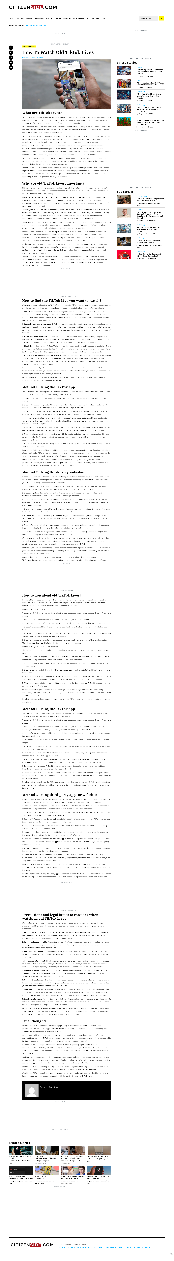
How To (49, 18)
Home (12, 18)
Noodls (140, 1247)
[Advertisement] (60, 39)
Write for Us (73, 1247)
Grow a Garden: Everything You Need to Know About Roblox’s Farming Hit (150, 122)
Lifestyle (57, 18)
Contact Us (85, 1247)
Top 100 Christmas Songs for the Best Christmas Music (150, 200)
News (98, 18)
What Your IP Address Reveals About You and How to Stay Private (149, 96)
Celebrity (67, 18)
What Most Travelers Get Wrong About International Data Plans (150, 84)
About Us (62, 1247)
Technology (39, 18)
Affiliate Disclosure (115, 1247)
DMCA (147, 1247)
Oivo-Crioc (131, 1247)
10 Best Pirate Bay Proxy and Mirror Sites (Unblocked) (149, 255)
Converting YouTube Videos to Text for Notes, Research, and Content (150, 72)
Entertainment (79, 18)
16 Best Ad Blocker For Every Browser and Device (149, 241)
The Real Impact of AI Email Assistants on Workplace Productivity (149, 109)
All (104, 18)
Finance (29, 18)
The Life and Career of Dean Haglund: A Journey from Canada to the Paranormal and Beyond (150, 215)
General (90, 18)
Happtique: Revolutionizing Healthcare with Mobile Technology (148, 229)
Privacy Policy (98, 1247)
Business (20, 18)
